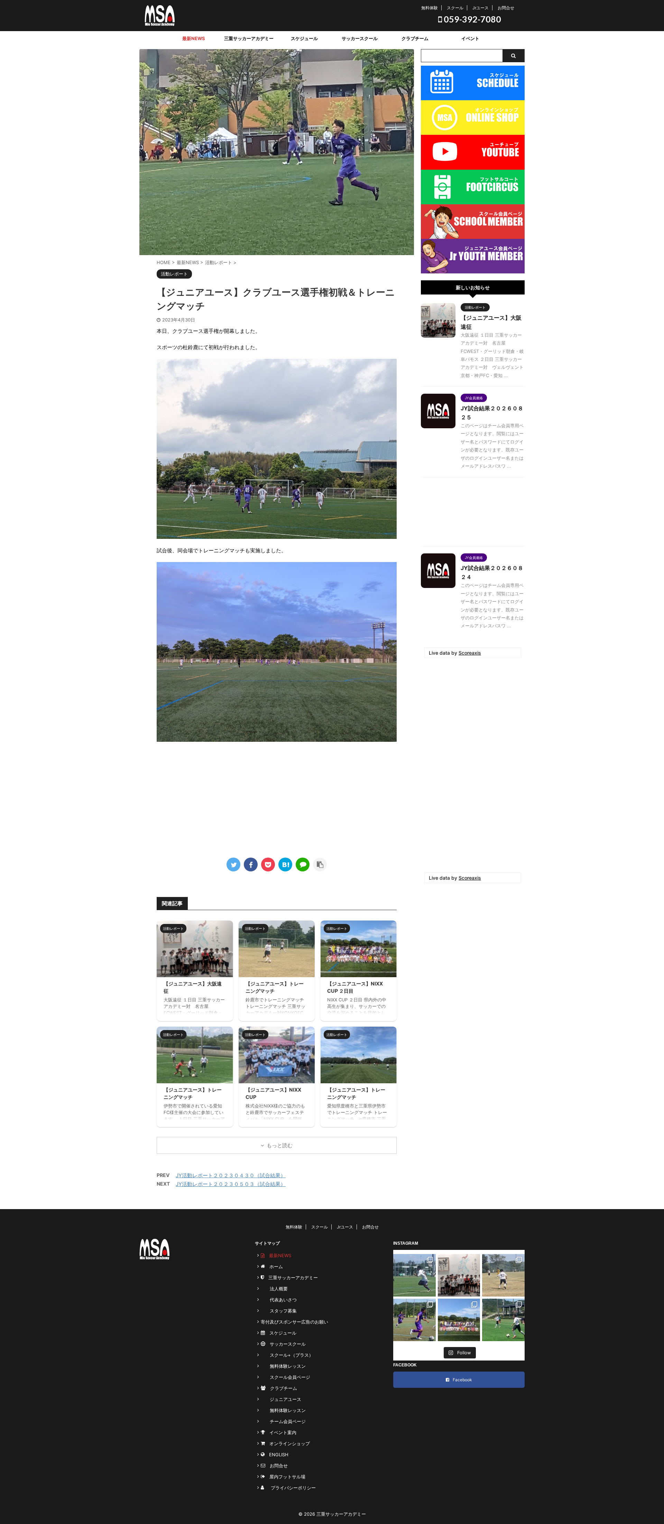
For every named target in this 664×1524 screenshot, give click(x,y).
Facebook (462, 1379)
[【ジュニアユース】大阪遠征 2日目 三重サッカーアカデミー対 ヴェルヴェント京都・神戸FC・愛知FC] (414, 1275)
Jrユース (480, 7)
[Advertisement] (277, 797)
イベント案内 (280, 1432)
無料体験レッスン (283, 1366)
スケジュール (304, 38)
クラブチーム (415, 38)
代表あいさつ (279, 1299)
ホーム (274, 1266)
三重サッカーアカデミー (249, 38)
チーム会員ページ (283, 1421)
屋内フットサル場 (285, 1476)
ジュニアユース (281, 1399)
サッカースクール (360, 38)
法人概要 (274, 1288)
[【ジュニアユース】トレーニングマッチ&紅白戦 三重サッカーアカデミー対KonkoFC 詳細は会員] (503, 1275)
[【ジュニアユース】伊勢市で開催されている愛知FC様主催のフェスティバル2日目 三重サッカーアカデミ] (414, 1320)
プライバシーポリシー (291, 1487)
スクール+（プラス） (287, 1355)
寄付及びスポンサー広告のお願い (294, 1322)
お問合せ (506, 7)
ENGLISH (276, 1454)
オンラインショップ (287, 1443)
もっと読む (280, 1145)
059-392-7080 (471, 19)
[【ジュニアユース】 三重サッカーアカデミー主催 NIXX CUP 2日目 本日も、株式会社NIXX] (459, 1320)
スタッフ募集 (279, 1310)
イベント (470, 38)
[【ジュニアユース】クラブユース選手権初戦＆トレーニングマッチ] (285, 864)
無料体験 (429, 7)
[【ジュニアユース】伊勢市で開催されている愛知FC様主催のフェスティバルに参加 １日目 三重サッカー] (503, 1320)
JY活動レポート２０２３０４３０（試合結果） (231, 1175)
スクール (455, 7)
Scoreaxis (470, 653)
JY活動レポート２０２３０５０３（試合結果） (231, 1184)
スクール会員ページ (285, 1377)
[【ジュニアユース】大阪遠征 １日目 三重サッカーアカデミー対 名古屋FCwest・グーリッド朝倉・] (459, 1275)
